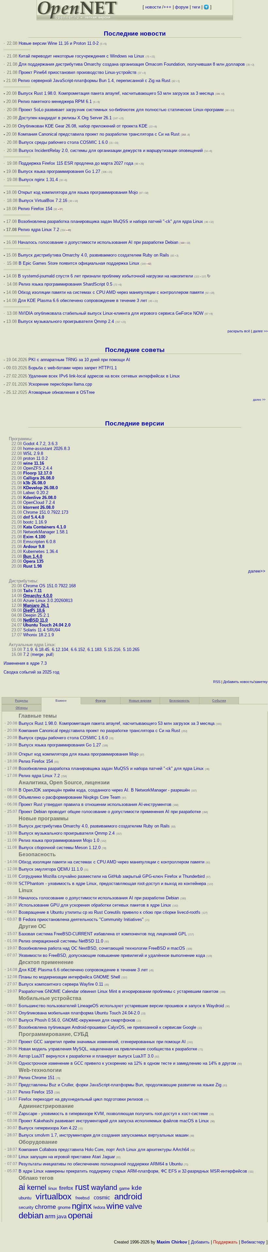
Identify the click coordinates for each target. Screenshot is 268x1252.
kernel (36, 1187)
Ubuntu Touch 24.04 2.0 (47, 625)
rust (82, 1187)
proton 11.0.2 (35, 458)
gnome (64, 1207)
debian (31, 1215)
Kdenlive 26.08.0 (39, 497)
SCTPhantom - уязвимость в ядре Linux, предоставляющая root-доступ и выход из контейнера (112, 883)
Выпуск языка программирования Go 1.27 (59, 171)
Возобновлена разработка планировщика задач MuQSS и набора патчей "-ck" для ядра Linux (110, 221)
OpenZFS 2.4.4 (37, 468)
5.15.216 (112, 649)
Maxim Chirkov (172, 1242)
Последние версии (134, 423)
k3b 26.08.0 (34, 482)
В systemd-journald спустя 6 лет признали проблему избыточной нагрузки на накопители (105, 276)
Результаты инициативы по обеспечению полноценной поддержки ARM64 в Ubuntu (100, 1163)
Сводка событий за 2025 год (31, 672)
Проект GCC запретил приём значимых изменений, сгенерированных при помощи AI (102, 1041)
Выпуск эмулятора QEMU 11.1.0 (51, 869)
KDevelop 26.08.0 (40, 487)
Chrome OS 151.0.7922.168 (49, 585)
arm (50, 1216)
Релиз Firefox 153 (36, 1092)
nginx (82, 1205)
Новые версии (140, 700)
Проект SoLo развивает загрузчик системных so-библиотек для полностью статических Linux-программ (121, 109)
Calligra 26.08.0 (38, 478)
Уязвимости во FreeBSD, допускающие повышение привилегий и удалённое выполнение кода (112, 955)
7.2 (26, 654)
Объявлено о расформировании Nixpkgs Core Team (69, 797)
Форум (100, 700)
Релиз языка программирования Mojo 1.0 (59, 840)
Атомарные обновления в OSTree (61, 392)
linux (52, 1188)
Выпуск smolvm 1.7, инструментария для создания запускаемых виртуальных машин (103, 1135)
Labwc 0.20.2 (35, 492)
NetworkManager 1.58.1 (45, 531)
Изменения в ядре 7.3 (25, 663)
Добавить (231, 682)
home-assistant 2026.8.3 (46, 448)
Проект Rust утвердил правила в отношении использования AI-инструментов (95, 804)
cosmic (102, 1197)
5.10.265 (131, 649)
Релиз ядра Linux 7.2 (38, 229)
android (128, 1196)
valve (133, 1206)
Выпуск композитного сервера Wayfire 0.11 (61, 984)
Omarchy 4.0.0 (37, 595)
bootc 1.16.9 (35, 522)
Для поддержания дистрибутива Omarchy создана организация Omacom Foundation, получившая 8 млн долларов (132, 64)
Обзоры (22, 707)
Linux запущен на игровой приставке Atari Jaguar (67, 1156)
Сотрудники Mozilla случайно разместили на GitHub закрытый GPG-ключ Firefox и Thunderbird (112, 876)
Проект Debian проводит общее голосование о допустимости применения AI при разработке (110, 811)
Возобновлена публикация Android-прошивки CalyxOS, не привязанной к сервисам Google (107, 1027)
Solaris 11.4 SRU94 (41, 629)
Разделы (21, 700)
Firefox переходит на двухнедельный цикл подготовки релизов (81, 1099)
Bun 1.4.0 (32, 556)
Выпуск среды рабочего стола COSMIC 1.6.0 (64, 142)
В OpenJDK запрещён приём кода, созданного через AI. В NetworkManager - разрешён (104, 790)
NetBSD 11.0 (35, 620)
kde (137, 1187)
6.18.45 (42, 649)
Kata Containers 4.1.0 (44, 527)
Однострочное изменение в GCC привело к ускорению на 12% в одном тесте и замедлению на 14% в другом (127, 1063)
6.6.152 (78, 649)
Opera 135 (33, 561)
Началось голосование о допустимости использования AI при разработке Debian (98, 242)
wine (115, 1205)
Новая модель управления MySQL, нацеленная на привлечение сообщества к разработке (108, 1048)
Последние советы (135, 349)
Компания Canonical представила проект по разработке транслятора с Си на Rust (99, 134)
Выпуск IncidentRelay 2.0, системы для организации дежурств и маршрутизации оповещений (111, 150)
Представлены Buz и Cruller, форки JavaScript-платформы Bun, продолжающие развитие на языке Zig (120, 1084)
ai (22, 1187)
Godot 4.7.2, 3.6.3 (40, 443)
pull (49, 654)
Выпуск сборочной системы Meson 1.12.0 (60, 847)
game (124, 1188)
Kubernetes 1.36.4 (40, 551)
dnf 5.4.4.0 (33, 517)
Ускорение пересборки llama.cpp (60, 384)
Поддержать (225, 1242)
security (26, 1207)
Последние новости (135, 33)
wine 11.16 (33, 463)
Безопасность (179, 700)
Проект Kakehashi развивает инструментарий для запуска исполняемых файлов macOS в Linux (114, 1120)
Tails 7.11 (32, 590)
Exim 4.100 (34, 536)
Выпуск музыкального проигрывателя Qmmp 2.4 (66, 321)
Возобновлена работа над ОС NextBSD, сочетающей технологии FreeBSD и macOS (102, 948)
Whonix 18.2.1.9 (38, 634)
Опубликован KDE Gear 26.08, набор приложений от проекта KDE (83, 126)
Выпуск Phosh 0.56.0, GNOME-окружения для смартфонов (77, 1020)
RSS (216, 682)
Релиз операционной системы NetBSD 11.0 (61, 941)
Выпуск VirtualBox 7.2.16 (43, 200)
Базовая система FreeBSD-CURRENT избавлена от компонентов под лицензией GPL (103, 933)
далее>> (256, 571)
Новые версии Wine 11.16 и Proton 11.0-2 (59, 43)
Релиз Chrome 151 (37, 1077)
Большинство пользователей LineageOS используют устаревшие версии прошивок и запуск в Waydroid (121, 1005)
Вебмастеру (253, 1242)
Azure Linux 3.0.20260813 (47, 600)
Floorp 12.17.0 (37, 473)
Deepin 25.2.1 (36, 615)
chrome (45, 1206)
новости (153, 7)
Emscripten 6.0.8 (39, 541)
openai (80, 1215)
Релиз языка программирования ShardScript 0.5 (65, 284)
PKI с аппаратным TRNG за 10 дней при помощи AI (79, 359)
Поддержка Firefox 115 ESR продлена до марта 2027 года (76, 163)
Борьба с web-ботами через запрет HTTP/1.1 (72, 367)
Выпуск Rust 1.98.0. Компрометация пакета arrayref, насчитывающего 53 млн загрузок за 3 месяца (116, 93)
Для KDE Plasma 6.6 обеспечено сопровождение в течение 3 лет (82, 300)
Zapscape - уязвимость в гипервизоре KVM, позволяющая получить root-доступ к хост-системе (113, 1113)
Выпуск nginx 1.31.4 (38, 179)
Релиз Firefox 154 (35, 208)
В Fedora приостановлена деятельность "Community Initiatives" (81, 919)
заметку (261, 682)
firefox (66, 1188)
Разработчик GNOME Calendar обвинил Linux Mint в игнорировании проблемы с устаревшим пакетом (118, 991)
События (219, 700)
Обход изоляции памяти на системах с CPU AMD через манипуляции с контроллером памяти (111, 292)
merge (37, 654)
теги (196, 7)
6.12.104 (60, 649)
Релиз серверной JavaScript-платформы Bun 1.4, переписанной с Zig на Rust (94, 80)
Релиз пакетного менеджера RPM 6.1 (55, 101)
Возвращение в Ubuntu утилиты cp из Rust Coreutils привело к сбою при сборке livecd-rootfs (109, 912)
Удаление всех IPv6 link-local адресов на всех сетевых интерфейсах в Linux (104, 376)
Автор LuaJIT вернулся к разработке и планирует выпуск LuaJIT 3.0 (86, 1056)
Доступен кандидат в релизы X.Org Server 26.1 (65, 117)
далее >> (260, 331)
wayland (104, 1187)
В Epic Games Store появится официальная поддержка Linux (79, 263)
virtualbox (53, 1196)
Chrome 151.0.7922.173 (45, 512)
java (62, 1216)
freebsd (82, 1197)
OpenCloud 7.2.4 (39, 502)
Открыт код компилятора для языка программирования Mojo (78, 192)
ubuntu (25, 1197)
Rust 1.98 (32, 566)
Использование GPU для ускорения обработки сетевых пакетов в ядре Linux (95, 905)
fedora (99, 1207)
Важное (61, 700)
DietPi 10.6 (34, 610)
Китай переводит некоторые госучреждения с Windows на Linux (81, 56)
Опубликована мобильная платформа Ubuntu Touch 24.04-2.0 (79, 1012)
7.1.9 (28, 649)
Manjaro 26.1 (36, 605)
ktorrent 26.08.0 (38, 507)
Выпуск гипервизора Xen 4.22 (48, 1128)
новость (246, 682)
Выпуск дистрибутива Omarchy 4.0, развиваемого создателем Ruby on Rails (94, 255)
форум (181, 7)
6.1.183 (94, 649)
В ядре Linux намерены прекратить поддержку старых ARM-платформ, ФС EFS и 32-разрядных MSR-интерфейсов (133, 1171)
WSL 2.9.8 (33, 453)
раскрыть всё (239, 331)
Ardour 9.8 (33, 546)
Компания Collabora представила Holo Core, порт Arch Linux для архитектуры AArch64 (104, 1149)
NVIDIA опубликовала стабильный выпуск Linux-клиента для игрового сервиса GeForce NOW (112, 313)
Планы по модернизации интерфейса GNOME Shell (69, 977)
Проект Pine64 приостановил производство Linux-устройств (77, 72)
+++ (167, 7)
